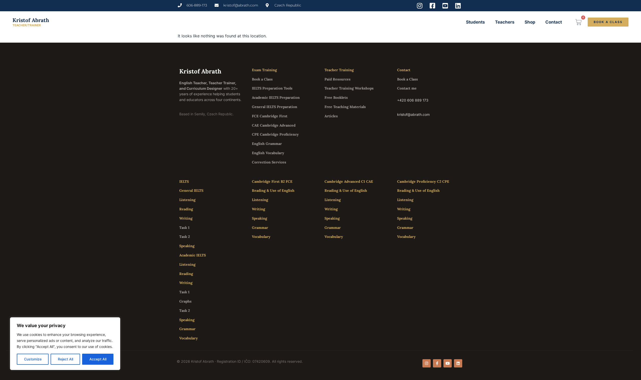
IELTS (184, 181)
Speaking (187, 246)
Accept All (97, 359)
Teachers (505, 22)
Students (475, 22)
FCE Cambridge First (269, 116)
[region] (65, 343)
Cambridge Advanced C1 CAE (349, 181)
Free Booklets (336, 97)
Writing (186, 218)
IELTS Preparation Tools (272, 88)
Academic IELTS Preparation (276, 97)
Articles (331, 116)
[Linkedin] (458, 363)
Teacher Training (339, 70)
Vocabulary (188, 338)
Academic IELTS (192, 255)
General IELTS (191, 190)
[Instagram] (426, 363)
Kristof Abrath (31, 20)
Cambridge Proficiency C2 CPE (423, 181)
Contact (553, 22)
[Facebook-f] (437, 363)
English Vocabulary (268, 153)
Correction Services (269, 162)
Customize (33, 359)
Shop (530, 22)
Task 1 (184, 227)
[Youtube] (447, 363)
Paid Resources (338, 79)
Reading (186, 209)
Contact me (407, 88)
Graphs (185, 301)
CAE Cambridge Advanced (273, 125)
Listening (187, 200)
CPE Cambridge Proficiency (275, 134)
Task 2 (184, 236)
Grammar (187, 329)
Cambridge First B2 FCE (272, 181)
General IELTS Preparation (274, 107)
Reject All (65, 359)
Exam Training (264, 70)
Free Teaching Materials (345, 107)
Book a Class (262, 79)
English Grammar (267, 143)
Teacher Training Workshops (349, 88)
